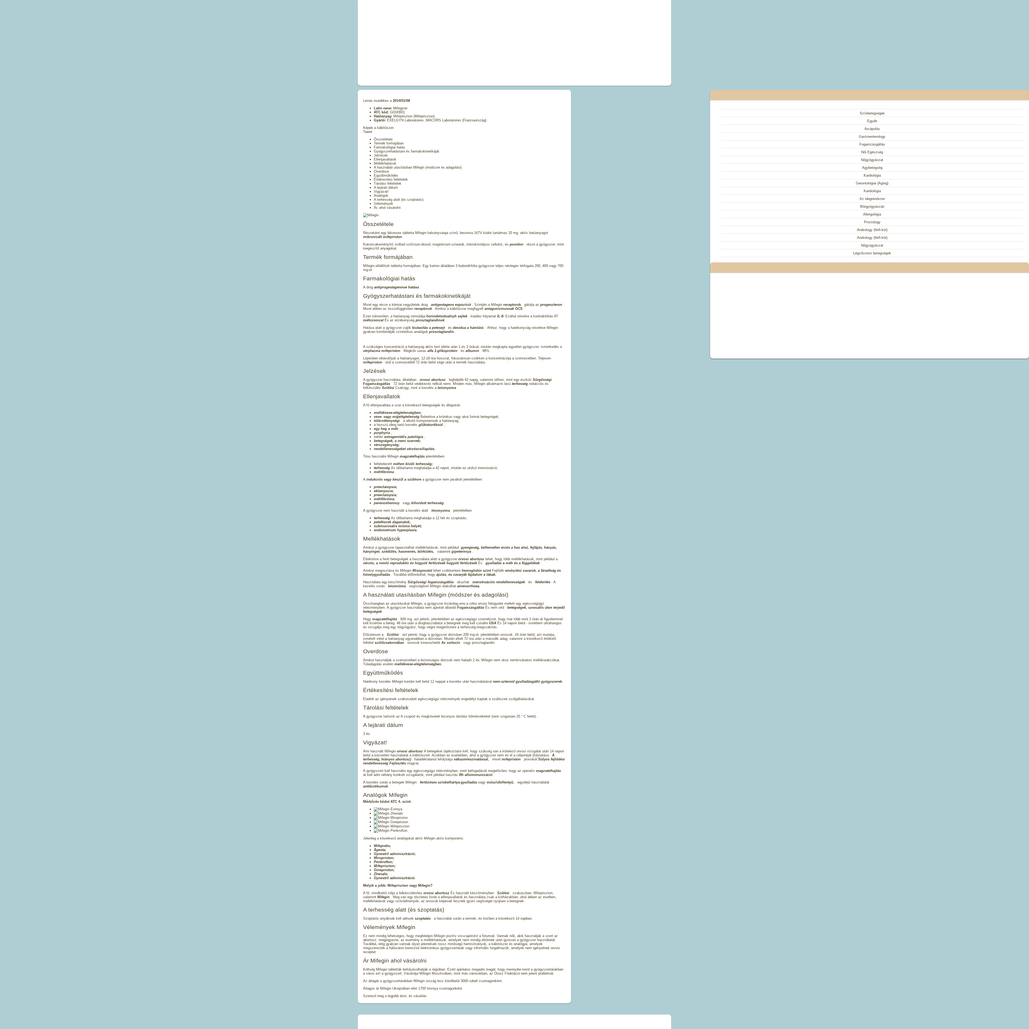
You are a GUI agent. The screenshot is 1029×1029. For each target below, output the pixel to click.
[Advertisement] (454, 42)
